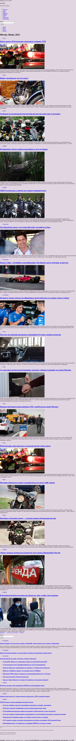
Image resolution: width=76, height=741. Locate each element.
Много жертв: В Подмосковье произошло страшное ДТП (23, 41)
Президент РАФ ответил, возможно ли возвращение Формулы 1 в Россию (26, 674)
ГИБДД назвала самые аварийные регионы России (16, 702)
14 (15, 632)
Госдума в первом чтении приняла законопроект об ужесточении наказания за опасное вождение (34, 714)
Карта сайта (6, 18)
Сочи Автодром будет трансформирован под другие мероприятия (24, 665)
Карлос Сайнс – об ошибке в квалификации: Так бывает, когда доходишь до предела (34, 263)
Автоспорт (5, 17)
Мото (4, 12)
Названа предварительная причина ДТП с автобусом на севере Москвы (29, 407)
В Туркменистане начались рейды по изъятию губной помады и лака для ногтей (29, 711)
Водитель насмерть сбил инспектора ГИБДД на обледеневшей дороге (22, 685)
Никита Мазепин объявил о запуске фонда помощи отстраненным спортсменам (26, 653)
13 (14, 632)
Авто (4, 10)
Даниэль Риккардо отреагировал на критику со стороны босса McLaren (26, 668)
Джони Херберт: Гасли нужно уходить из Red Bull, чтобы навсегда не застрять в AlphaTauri (29, 643)
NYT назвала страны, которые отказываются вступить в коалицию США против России (32, 720)
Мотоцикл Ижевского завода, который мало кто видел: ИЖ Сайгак (27, 483)
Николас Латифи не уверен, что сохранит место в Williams (22, 671)
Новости (5, 9)
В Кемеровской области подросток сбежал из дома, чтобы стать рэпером (29, 595)
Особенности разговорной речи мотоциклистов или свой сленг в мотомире (30, 114)
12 (13, 632)
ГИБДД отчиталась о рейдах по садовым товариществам (23, 191)
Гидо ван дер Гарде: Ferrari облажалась (16, 677)
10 (10, 632)
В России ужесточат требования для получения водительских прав (24, 708)
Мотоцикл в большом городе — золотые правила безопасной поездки (28, 518)
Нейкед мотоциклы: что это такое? (14, 78)
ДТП (4, 16)
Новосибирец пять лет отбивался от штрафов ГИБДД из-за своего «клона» (27, 723)
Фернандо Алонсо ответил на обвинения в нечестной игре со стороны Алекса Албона (34, 298)
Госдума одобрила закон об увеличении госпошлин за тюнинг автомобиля (27, 705)
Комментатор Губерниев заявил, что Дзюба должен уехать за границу (25, 717)
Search (1, 21)
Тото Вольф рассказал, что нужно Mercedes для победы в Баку (25, 227)
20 (20, 632)
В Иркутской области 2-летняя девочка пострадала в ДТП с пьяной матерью (25, 696)
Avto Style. (2, 3)
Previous (2, 632)
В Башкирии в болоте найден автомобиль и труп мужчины (24, 149)
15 (17, 632)
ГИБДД (5, 14)
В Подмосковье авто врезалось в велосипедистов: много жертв (25, 446)
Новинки (5, 13)
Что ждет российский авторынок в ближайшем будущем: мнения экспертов (30, 335)
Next (22, 632)
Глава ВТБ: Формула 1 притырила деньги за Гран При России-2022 (25, 661)
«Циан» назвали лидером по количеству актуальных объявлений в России (30, 553)
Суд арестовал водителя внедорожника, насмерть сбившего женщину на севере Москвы (35, 370)
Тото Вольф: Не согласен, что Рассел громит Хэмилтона (18, 658)
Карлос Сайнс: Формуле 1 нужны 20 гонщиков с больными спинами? (25, 680)
